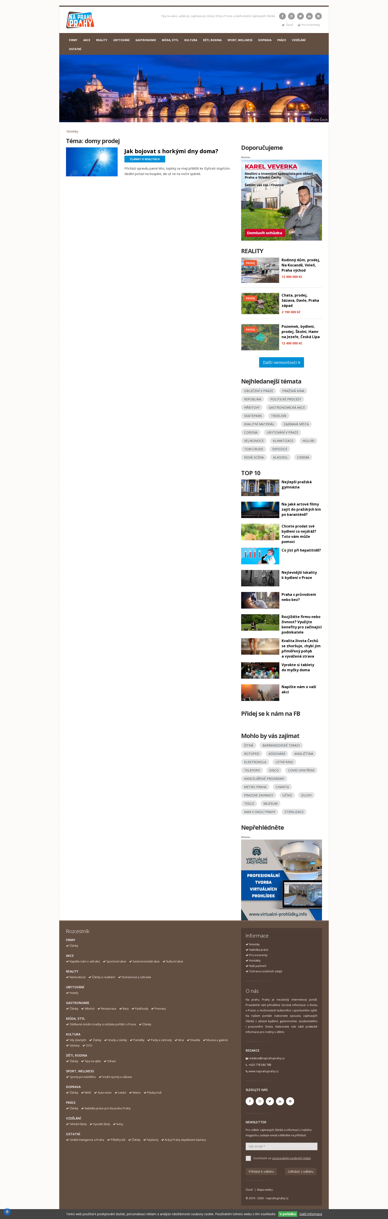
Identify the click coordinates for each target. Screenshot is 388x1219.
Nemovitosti (78, 977)
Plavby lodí (154, 1093)
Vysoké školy (101, 1124)
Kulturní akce (174, 961)
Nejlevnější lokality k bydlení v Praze (299, 575)
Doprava (73, 1087)
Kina (181, 1040)
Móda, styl (75, 1018)
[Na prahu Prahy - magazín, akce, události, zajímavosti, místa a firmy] (80, 21)
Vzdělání (73, 1118)
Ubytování (75, 987)
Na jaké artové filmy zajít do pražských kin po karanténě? (301, 509)
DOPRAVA (264, 40)
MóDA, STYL (170, 40)
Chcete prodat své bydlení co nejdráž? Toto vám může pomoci (299, 534)
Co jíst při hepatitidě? (301, 550)
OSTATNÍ (75, 49)
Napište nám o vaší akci (85, 961)
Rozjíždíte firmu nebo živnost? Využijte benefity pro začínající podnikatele (302, 624)
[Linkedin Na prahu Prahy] (309, 16)
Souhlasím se (282, 1158)
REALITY (101, 40)
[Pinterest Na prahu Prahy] (318, 16)
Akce (70, 955)
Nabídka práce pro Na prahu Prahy (107, 1108)
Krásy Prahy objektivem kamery (185, 1140)
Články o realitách (103, 977)
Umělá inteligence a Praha (87, 1140)
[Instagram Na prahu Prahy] (291, 16)
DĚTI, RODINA (212, 40)
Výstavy (74, 1045)
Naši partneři (257, 966)
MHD (88, 1093)
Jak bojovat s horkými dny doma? (171, 151)
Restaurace (108, 1009)
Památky (138, 1040)
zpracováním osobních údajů (291, 1158)
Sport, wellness (80, 1071)
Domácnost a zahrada (136, 977)
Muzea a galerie (217, 1040)
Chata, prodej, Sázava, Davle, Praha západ (300, 300)
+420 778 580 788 (260, 1065)
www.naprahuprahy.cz (264, 1071)
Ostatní (73, 1134)
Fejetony (152, 1140)
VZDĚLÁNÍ (299, 40)
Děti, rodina (76, 1055)
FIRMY (73, 40)
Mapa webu (265, 1190)
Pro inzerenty (311, 25)
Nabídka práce (258, 950)
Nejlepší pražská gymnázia (297, 484)
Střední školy (78, 1124)
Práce (71, 1102)
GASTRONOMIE (145, 40)
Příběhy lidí (118, 1140)
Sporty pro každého (83, 1077)
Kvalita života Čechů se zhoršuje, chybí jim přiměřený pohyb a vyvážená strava (301, 648)
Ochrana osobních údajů (265, 971)
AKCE (86, 40)
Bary (126, 1009)
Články (74, 946)
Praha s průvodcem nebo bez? (299, 597)
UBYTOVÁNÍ (121, 40)
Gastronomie (77, 1003)
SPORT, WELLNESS (239, 40)
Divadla (195, 1040)
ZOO (89, 1045)
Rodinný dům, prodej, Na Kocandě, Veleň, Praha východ (301, 265)
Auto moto (105, 1093)
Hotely (74, 993)
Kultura (73, 1034)
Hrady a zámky (117, 1040)
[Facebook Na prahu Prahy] (282, 16)
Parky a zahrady (161, 1040)
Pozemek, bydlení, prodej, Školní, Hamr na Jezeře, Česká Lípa (301, 331)
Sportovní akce (116, 961)
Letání (122, 1093)
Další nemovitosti (280, 362)
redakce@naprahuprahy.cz (267, 1058)
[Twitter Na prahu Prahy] (300, 16)
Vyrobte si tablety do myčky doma (298, 667)
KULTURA (190, 40)
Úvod (289, 25)
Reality (72, 971)
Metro (137, 1093)
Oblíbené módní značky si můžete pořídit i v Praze (103, 1024)
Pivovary (160, 1009)
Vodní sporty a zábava (117, 1077)
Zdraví (111, 1061)
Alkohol (90, 1009)
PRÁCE (281, 40)
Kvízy (120, 1124)
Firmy (70, 940)
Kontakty (254, 960)
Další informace (310, 1214)
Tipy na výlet (93, 1061)
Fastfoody (141, 1009)
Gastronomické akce (146, 961)
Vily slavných (78, 1040)
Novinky (72, 131)
